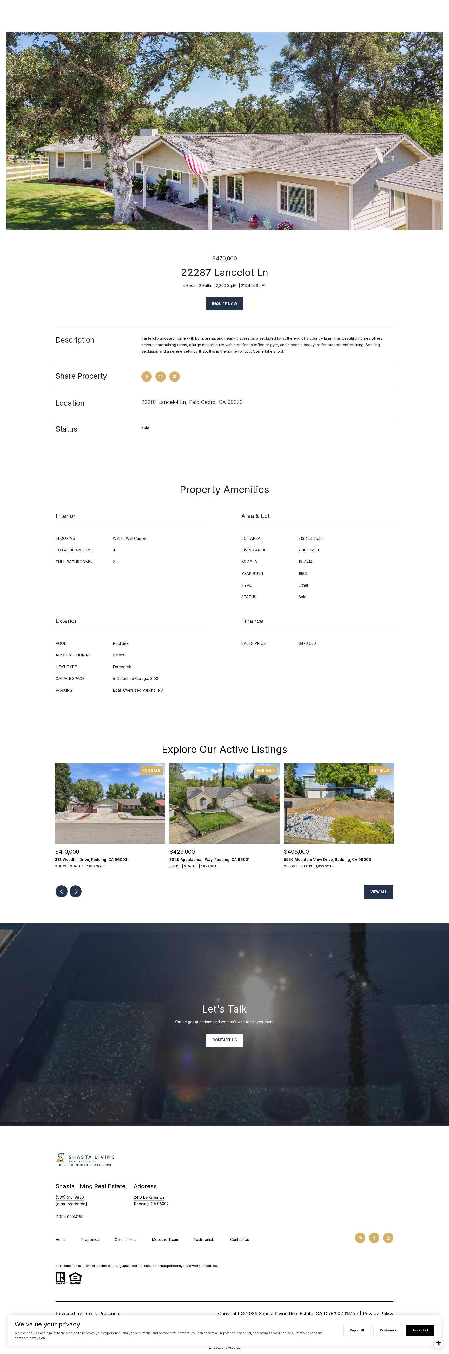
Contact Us (239, 1239)
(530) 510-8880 (70, 1197)
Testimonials (204, 1239)
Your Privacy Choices (224, 1348)
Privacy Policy (378, 1313)
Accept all (420, 1330)
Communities (125, 1239)
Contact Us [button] (224, 1040)
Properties (90, 1239)
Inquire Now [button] (224, 303)
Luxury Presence (101, 1313)
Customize (388, 1330)
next (76, 891)
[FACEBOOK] (374, 1238)
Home (61, 1239)
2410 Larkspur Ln (149, 1197)
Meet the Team (165, 1239)
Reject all (357, 1330)
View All (378, 892)
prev (62, 891)
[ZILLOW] (388, 1238)
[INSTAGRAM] (360, 1238)
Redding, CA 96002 (151, 1203)
